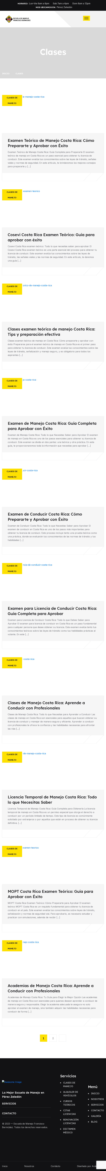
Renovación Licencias (71, 1121)
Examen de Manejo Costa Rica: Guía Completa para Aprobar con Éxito (52, 426)
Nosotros (97, 1099)
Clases (19, 73)
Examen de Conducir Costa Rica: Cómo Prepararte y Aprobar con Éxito (45, 517)
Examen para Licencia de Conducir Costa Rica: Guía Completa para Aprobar (52, 611)
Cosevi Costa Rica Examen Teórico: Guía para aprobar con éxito (51, 237)
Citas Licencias (69, 1112)
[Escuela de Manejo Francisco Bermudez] (18, 18)
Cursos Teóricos (69, 1103)
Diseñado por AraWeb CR (90, 1166)
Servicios (9, 1103)
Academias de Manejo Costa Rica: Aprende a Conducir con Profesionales (51, 988)
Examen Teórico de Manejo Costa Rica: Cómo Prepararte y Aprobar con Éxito (51, 143)
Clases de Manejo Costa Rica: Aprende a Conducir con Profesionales (46, 705)
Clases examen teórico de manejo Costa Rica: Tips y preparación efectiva (51, 332)
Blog (94, 1121)
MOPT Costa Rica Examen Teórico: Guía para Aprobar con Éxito (50, 894)
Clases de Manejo (69, 1084)
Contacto (9, 1113)
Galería (96, 1116)
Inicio (6, 73)
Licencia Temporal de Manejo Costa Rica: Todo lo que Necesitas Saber (52, 800)
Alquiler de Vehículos (70, 1094)
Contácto (55, 1166)
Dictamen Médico (69, 1131)
